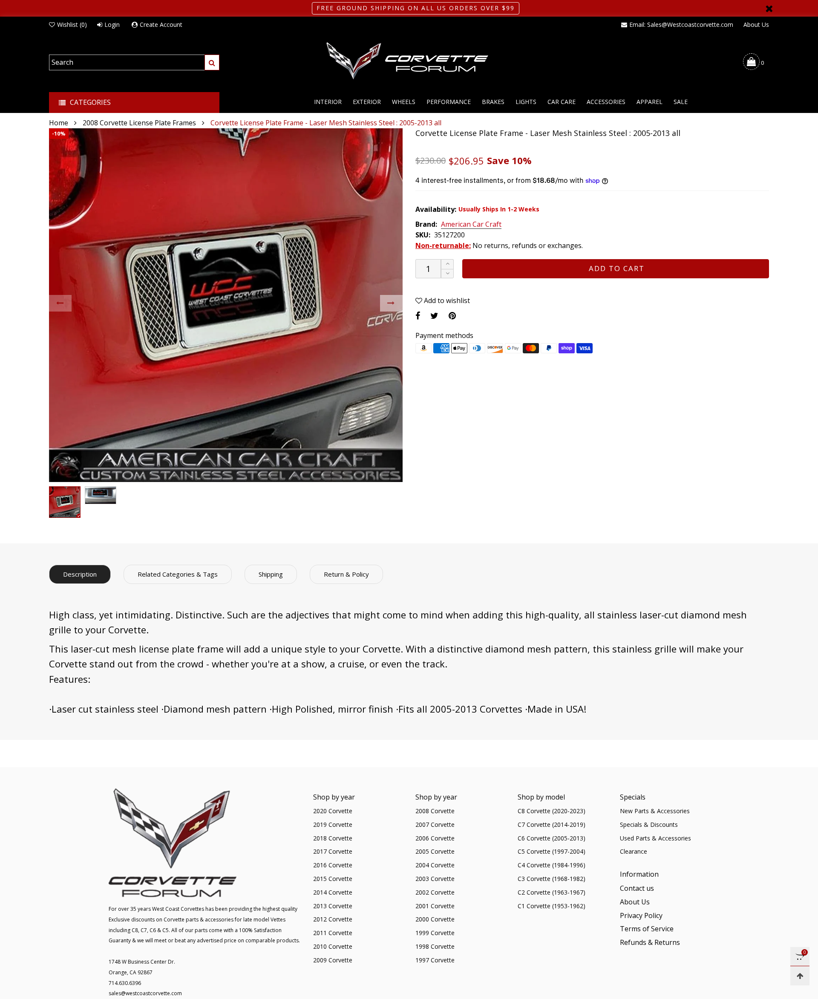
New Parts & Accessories (655, 811)
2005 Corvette (435, 851)
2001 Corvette (435, 906)
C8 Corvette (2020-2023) (551, 811)
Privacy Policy (641, 915)
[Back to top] (799, 975)
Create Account (161, 24)
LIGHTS (526, 102)
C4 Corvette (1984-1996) (551, 865)
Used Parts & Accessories (655, 838)
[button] (60, 303)
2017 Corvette (332, 851)
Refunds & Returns (650, 942)
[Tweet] (434, 315)
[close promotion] (769, 8)
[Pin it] (452, 315)
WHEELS (403, 102)
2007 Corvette (435, 824)
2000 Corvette (435, 919)
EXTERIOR (367, 102)
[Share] (417, 315)
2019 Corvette (332, 824)
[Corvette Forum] (409, 61)
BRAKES (493, 102)
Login (112, 24)
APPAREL (649, 102)
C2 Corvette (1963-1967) (551, 892)
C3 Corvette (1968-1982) (551, 879)
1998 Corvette (435, 946)
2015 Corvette (332, 879)
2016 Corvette (332, 865)
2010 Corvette (332, 946)
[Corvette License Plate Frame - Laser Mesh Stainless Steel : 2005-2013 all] (226, 305)
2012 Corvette (332, 919)
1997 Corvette (435, 960)
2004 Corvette (435, 865)
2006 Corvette (435, 838)
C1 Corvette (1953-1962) (551, 906)
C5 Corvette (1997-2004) (551, 851)
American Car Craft (471, 224)
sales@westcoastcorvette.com (145, 993)
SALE (681, 102)
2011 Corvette (332, 933)
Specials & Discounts (649, 824)
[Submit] (211, 62)
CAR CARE (561, 102)
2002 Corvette (435, 892)
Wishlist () (72, 24)
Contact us (637, 888)
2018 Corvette (332, 838)
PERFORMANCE (448, 102)
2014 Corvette (332, 892)
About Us (756, 24)
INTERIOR (328, 102)
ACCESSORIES (606, 102)
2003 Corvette (435, 879)
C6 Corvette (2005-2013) (551, 838)
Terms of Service (647, 928)
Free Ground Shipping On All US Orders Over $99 (416, 8)
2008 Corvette (435, 811)
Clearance (633, 851)
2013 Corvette (332, 906)
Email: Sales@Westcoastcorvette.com (681, 24)
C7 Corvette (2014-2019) (551, 824)
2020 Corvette (332, 811)
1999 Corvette (435, 933)
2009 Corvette (332, 960)
